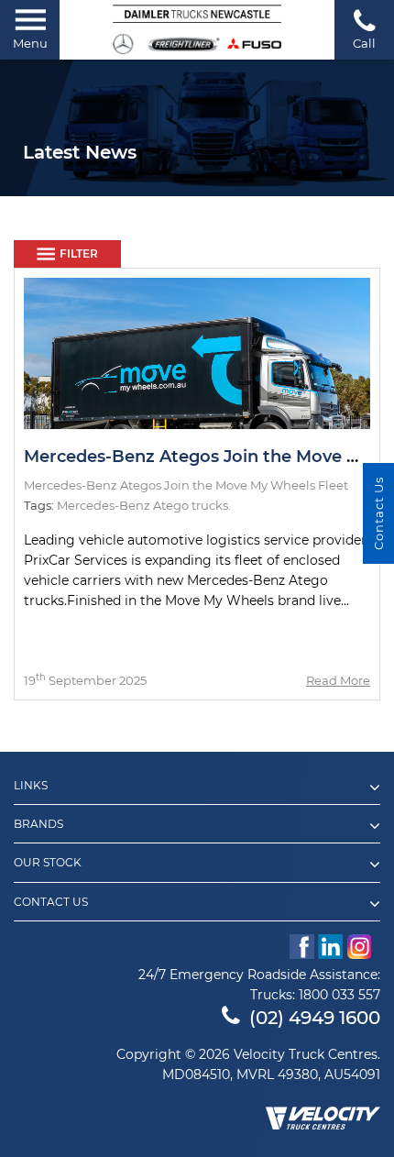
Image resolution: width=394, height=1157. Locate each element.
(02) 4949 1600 (314, 1018)
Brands (38, 824)
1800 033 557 (339, 994)
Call (364, 43)
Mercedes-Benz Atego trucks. (144, 505)
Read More (338, 680)
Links (31, 785)
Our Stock (48, 862)
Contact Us (51, 902)
